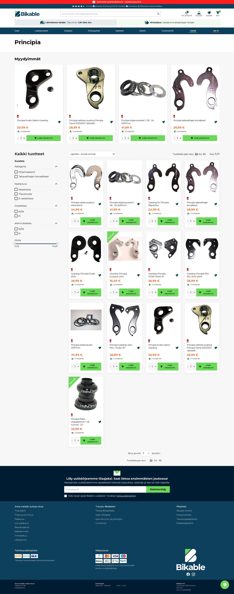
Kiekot (142, 31)
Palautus (19, 519)
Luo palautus (22, 523)
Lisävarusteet (41, 31)
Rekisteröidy (158, 489)
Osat (17, 31)
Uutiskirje (100, 523)
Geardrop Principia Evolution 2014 (118, 275)
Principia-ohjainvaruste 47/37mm (81, 346)
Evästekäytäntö (184, 523)
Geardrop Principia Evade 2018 (83, 275)
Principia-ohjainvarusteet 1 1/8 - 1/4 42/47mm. (137, 122)
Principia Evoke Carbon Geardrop (32, 120)
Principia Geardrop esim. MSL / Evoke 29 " (121, 346)
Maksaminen (22, 531)
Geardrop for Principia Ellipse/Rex (158, 204)
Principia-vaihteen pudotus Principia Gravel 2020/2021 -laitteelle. (86, 122)
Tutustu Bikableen (105, 506)
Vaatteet (120, 31)
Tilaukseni (20, 510)
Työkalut (68, 31)
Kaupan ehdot (184, 510)
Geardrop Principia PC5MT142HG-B (157, 275)
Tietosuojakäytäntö (186, 519)
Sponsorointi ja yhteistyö (108, 519)
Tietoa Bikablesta (104, 510)
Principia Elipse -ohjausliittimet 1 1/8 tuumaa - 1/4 (80, 422)
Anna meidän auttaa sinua (29, 506)
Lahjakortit (21, 540)
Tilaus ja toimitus (24, 515)
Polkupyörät (94, 31)
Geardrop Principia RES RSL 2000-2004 (198, 275)
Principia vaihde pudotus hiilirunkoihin (82, 204)
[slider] (15, 244)
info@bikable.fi (20, 588)
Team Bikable (102, 515)
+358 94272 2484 (20, 586)
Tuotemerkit (167, 31)
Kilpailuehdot (183, 515)
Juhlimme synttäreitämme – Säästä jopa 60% (119, 2)
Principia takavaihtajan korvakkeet (189, 120)
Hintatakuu (21, 535)
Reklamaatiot (22, 527)
